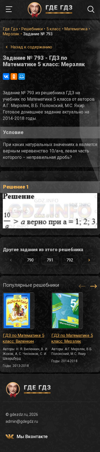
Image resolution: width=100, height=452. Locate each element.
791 (50, 260)
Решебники (32, 28)
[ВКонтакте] (6, 76)
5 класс (53, 28)
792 (69, 260)
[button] (89, 260)
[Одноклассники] (14, 76)
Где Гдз (10, 28)
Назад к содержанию (31, 47)
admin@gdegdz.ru (22, 421)
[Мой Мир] (21, 76)
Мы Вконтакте (32, 436)
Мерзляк (11, 33)
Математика (76, 28)
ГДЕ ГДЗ (50, 9)
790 (30, 260)
